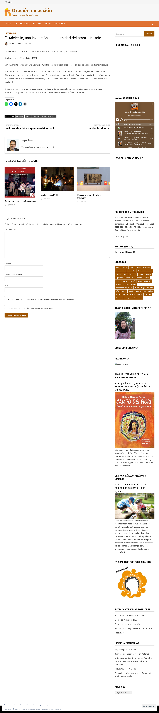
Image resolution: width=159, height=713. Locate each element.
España (148, 274)
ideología (132, 281)
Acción (125, 268)
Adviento (19, 116)
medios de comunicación (124, 288)
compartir (146, 268)
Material (37, 24)
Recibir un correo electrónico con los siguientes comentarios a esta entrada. (40, 299)
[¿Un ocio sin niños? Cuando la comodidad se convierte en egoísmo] (134, 506)
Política (132, 294)
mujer (143, 288)
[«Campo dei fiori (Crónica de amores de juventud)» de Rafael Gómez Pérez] (134, 420)
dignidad (119, 274)
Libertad (126, 284)
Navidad (150, 288)
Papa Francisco (148, 291)
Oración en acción (32, 10)
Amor (131, 268)
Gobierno (139, 278)
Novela (124, 291)
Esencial (141, 274)
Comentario (10, 230)
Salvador (52, 116)
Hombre (124, 281)
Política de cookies (55, 709)
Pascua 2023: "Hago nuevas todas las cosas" (134, 628)
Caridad (138, 268)
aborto (118, 268)
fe (132, 278)
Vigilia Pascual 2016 (50, 195)
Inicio (8, 24)
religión (139, 294)
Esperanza (119, 278)
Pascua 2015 (120, 632)
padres (138, 291)
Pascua (118, 294)
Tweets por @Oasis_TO (125, 252)
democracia (148, 271)
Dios (125, 274)
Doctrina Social (22, 24)
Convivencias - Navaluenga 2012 (128, 624)
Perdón (36, 116)
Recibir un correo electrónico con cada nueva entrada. (29, 308)
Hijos (117, 281)
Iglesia (140, 281)
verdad (134, 298)
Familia (127, 278)
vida (140, 298)
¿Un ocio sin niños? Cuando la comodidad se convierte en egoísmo (132, 488)
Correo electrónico (14, 274)
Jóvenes (118, 284)
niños (117, 291)
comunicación (120, 271)
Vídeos (48, 24)
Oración (12, 33)
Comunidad (131, 271)
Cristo (28, 116)
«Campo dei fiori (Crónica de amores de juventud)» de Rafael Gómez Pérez (133, 387)
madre (133, 284)
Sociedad (119, 298)
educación (133, 274)
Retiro (43, 116)
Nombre (9, 263)
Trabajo (127, 298)
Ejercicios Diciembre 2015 (126, 619)
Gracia (146, 278)
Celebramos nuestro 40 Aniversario (21, 201)
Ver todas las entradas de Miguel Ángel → (38, 147)
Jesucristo (147, 281)
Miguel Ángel (16, 43)
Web (6, 285)
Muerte (137, 288)
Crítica (140, 271)
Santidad (148, 294)
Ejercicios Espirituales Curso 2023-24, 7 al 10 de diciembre (133, 661)
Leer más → (120, 552)
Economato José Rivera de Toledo (130, 615)
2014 (6, 33)
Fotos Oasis (59, 24)
